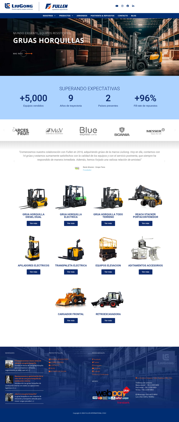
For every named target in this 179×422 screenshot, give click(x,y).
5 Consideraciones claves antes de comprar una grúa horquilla (28, 362)
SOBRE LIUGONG (57, 362)
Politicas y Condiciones (100, 374)
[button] (4, 130)
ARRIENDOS (82, 15)
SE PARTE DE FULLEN (58, 371)
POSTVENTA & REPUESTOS (102, 15)
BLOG (133, 15)
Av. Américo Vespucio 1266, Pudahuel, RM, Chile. (155, 378)
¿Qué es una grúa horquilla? (26, 394)
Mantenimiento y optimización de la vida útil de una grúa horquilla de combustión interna (29, 378)
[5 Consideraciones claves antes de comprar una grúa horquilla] (9, 367)
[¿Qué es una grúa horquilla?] (9, 401)
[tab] (164, 31)
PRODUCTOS (64, 15)
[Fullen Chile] (35, 6)
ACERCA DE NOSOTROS (59, 359)
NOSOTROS (48, 15)
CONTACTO (123, 15)
